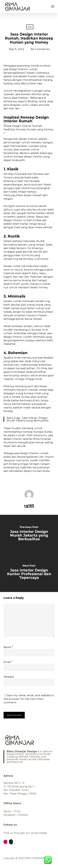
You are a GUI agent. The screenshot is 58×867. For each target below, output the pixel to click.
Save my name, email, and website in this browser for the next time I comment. (29, 699)
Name (8, 647)
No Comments (40, 49)
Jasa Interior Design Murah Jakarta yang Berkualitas (27, 419)
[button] (52, 6)
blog (30, 27)
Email (8, 662)
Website (9, 676)
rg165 (29, 506)
